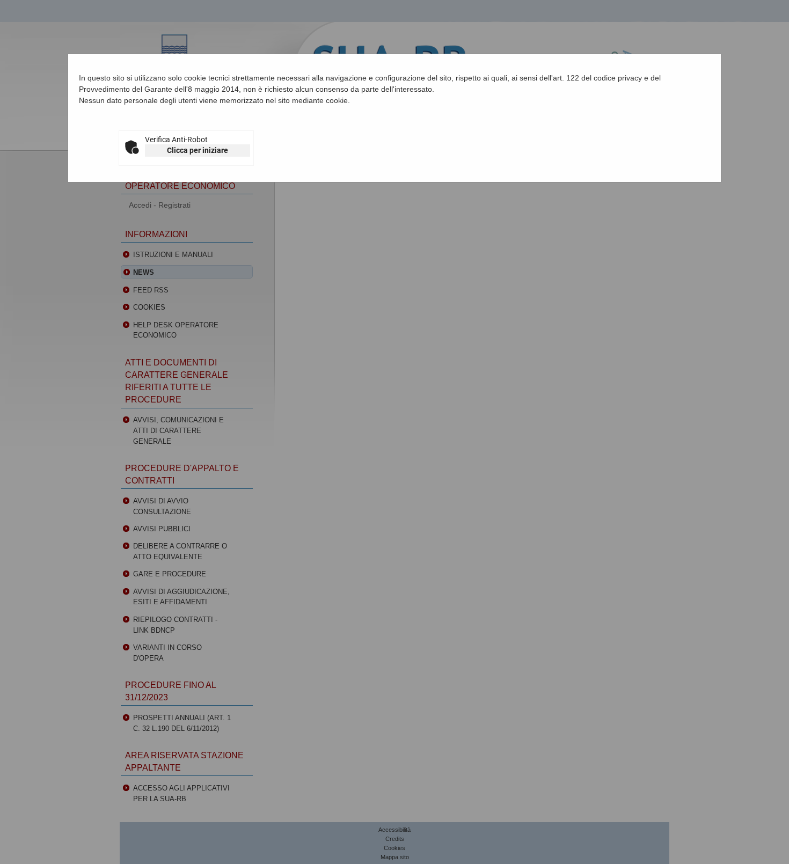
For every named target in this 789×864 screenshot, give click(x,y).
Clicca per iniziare (197, 150)
